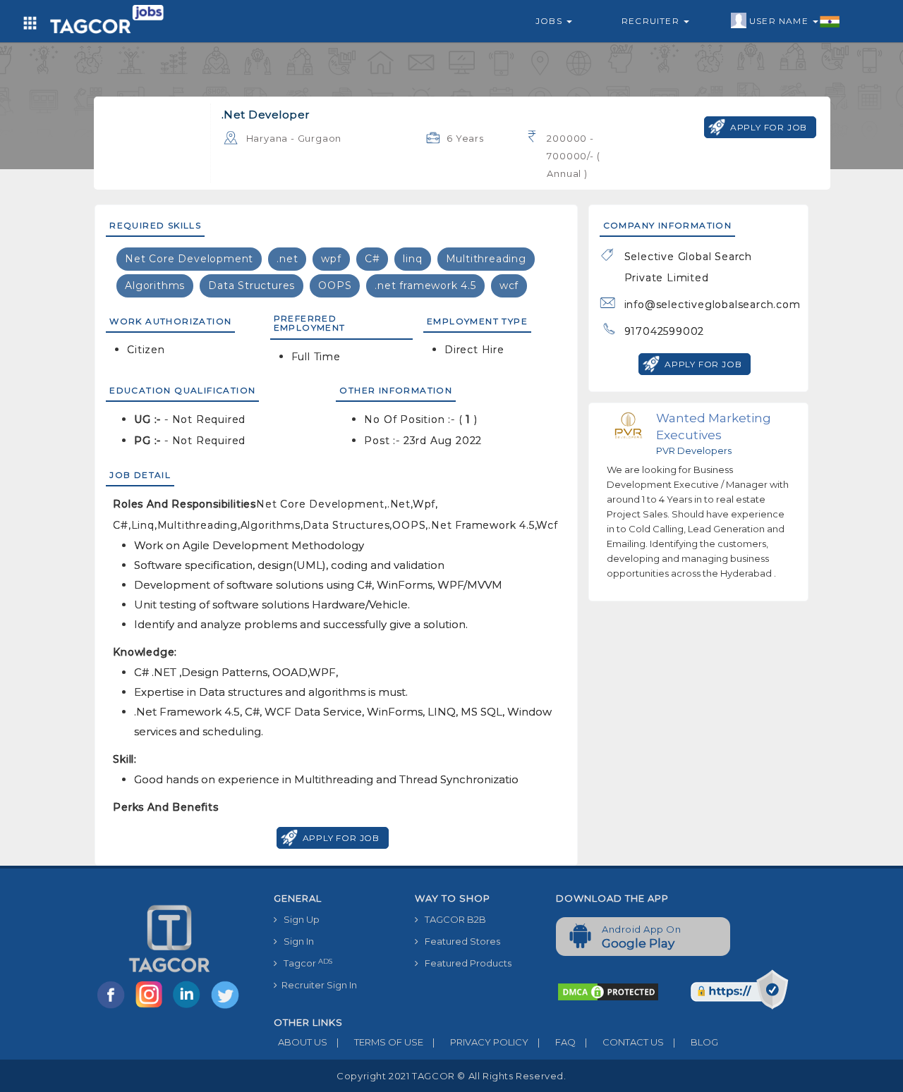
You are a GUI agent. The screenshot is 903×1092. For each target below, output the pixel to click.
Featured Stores (459, 941)
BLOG (695, 1042)
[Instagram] (152, 1007)
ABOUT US (300, 1042)
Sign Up (298, 919)
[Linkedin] (190, 1007)
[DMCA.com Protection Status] (608, 991)
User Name (780, 21)
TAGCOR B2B (452, 919)
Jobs (550, 21)
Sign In (295, 941)
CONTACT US (624, 1042)
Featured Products (464, 963)
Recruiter (652, 21)
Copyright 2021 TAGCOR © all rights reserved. (451, 1075)
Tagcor (304, 963)
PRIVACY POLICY (480, 1042)
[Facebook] (114, 1007)
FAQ (557, 1042)
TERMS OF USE (380, 1042)
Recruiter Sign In (317, 984)
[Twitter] (226, 1007)
